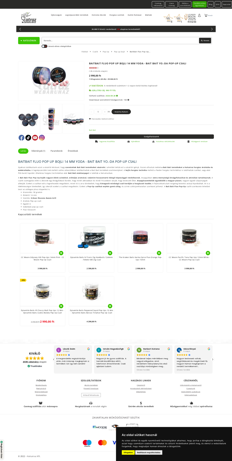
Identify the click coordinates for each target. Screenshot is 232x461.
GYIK (218, 4)
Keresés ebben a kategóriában (59, 46)
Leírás (23, 151)
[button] (212, 359)
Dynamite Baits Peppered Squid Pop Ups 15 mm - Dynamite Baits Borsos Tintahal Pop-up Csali (91, 311)
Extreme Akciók (99, 15)
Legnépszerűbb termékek (76, 15)
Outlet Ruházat (135, 15)
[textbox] (126, 40)
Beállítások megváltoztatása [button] (148, 452)
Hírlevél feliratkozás (91, 395)
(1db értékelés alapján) (98, 71)
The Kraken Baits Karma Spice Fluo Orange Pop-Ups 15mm (140, 258)
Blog (210, 4)
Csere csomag (172, 4)
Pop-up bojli (120, 51)
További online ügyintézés (200, 4)
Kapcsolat (227, 4)
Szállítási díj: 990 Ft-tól (104, 90)
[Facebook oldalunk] (21, 137)
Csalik (96, 51)
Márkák (148, 15)
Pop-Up (106, 51)
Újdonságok (56, 15)
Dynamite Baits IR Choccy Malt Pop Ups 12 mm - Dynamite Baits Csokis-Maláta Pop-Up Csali (42, 311)
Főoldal (85, 51)
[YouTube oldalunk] (35, 137)
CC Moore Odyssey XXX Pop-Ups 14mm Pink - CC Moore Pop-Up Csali (42, 258)
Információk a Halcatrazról (191, 385)
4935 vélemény (31, 362)
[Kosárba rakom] (61, 253)
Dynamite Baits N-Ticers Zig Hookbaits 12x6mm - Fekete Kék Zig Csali (91, 258)
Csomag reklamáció (158, 4)
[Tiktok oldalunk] (28, 137)
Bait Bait (92, 130)
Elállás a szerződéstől (185, 4)
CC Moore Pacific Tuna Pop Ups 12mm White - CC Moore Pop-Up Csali (189, 258)
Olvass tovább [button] (143, 370)
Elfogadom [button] (128, 452)
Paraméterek (56, 151)
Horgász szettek (116, 15)
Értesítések (73, 151)
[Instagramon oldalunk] (41, 137)
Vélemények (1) (38, 151)
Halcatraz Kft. (33, 456)
